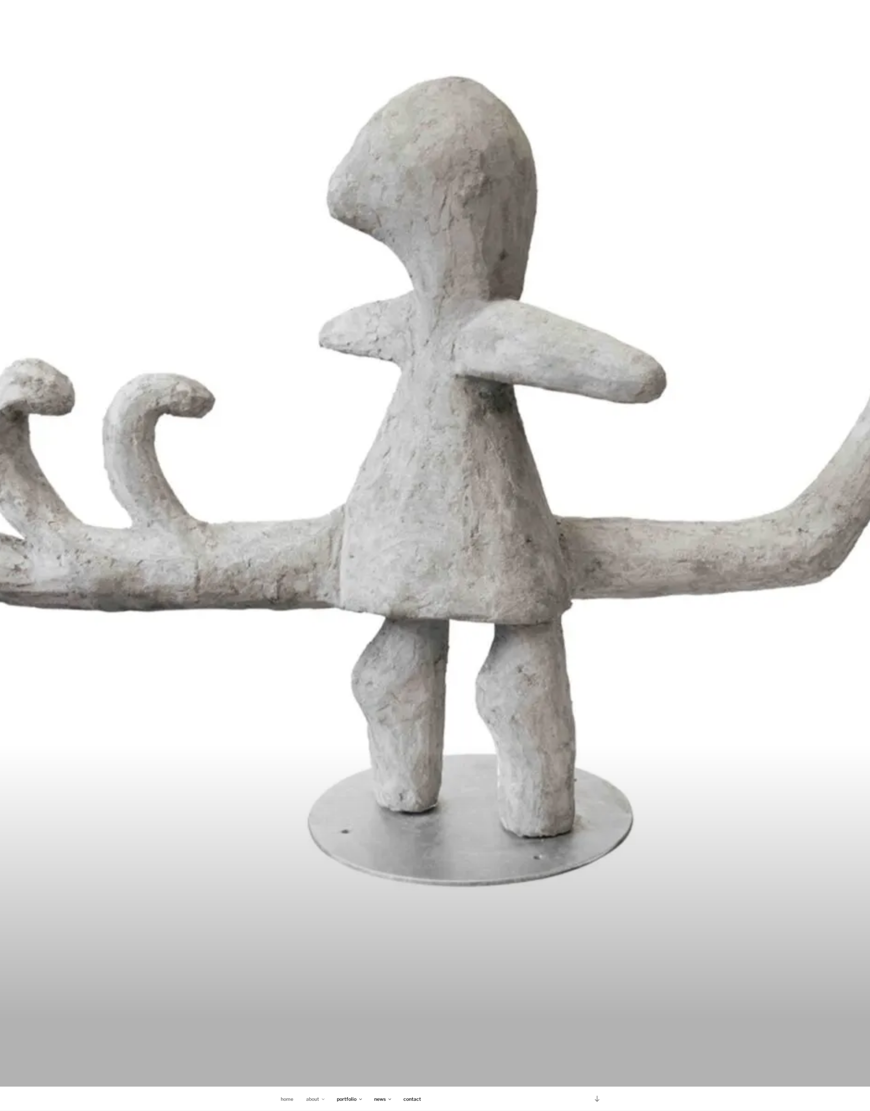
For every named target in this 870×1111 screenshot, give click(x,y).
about (312, 1099)
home (287, 1099)
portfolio (346, 1099)
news (380, 1099)
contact (412, 1099)
